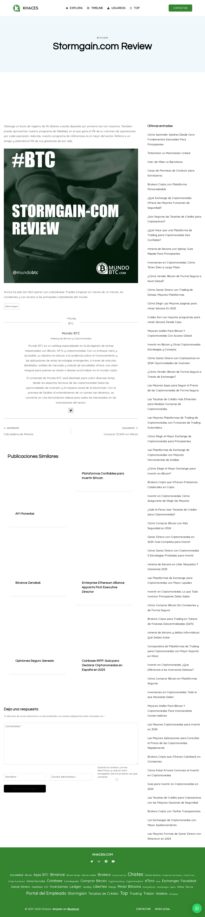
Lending (87, 886)
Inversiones (59, 886)
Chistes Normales (35, 881)
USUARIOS (118, 8)
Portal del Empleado (46, 893)
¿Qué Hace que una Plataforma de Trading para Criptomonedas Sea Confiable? (170, 235)
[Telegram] (99, 861)
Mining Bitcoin (149, 887)
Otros (180, 886)
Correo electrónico (64, 776)
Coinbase (54, 880)
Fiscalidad (188, 881)
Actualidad (16, 875)
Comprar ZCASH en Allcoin (121, 431)
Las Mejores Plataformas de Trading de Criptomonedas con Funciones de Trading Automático (174, 422)
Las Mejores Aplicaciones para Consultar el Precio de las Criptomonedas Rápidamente (173, 742)
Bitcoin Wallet (89, 875)
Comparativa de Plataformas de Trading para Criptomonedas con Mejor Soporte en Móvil (173, 651)
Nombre (11, 776)
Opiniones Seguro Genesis (34, 661)
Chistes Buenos (153, 875)
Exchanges (170, 881)
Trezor (148, 893)
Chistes (135, 874)
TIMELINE (97, 8)
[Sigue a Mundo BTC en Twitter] (71, 410)
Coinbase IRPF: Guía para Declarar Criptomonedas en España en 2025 (102, 665)
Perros (189, 886)
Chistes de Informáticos (172, 875)
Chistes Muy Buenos (16, 881)
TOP (137, 8)
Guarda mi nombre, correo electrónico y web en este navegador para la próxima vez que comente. (118, 772)
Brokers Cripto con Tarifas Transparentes (174, 811)
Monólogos (163, 887)
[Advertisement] (102, 96)
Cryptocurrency (116, 881)
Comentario (13, 726)
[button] (197, 908)
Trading (136, 893)
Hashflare (37, 886)
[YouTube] (113, 861)
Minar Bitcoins (129, 886)
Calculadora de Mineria (18, 431)
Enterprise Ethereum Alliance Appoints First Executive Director (103, 587)
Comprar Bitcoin (94, 881)
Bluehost (73, 909)
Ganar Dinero (20, 887)
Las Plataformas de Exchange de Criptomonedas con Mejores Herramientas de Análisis (168, 454)
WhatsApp (173, 894)
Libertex (100, 886)
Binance (57, 874)
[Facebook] (106, 861)
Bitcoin (102, 38)
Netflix (173, 887)
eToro (150, 880)
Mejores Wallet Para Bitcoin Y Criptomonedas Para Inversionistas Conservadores (170, 710)
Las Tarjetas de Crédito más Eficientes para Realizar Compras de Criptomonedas (172, 404)
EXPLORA (76, 8)
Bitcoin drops (73, 875)
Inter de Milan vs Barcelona (165, 162)
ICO (46, 886)
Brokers (104, 874)
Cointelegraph (71, 881)
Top (124, 893)
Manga (112, 887)
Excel (158, 881)
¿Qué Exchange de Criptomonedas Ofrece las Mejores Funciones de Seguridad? (170, 202)
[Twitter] (92, 861)
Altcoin (28, 875)
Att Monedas (24, 513)
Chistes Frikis (189, 875)
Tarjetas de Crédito (103, 893)
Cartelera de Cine (119, 875)
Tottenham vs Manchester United (169, 153)
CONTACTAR (180, 7)
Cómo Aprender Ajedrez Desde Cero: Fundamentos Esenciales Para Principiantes (171, 139)
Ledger (75, 886)
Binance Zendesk (28, 582)
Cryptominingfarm (134, 881)
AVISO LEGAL (162, 909)
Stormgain (11, 306)
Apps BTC (41, 875)
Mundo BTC (71, 333)
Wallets (162, 893)
